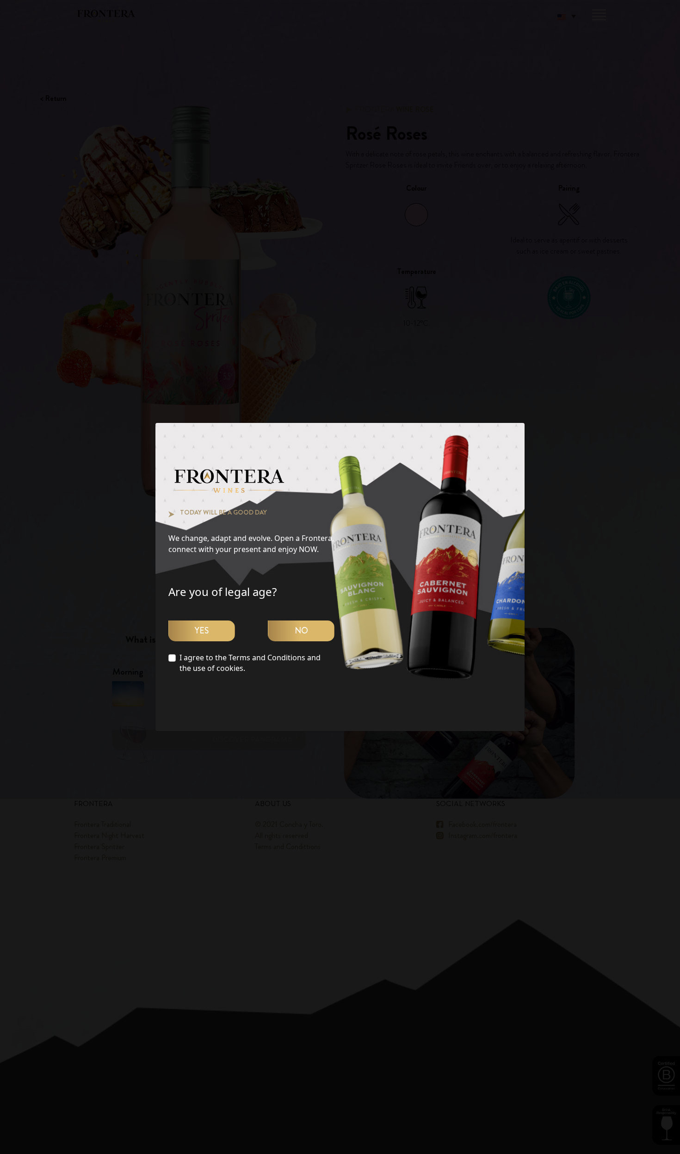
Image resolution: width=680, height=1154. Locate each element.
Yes (202, 631)
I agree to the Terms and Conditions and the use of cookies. (250, 662)
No (301, 631)
